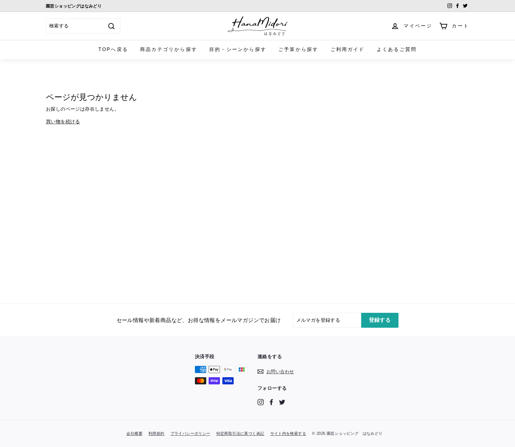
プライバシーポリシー (190, 433)
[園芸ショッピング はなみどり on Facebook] (271, 401)
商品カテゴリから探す (168, 49)
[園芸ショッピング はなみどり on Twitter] (282, 401)
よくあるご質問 (397, 49)
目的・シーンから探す (237, 49)
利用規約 (156, 433)
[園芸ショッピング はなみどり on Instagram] (261, 401)
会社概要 (134, 433)
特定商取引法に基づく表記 (240, 433)
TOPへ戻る (113, 49)
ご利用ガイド (348, 49)
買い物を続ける (63, 121)
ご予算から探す (298, 49)
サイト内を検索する (288, 433)
